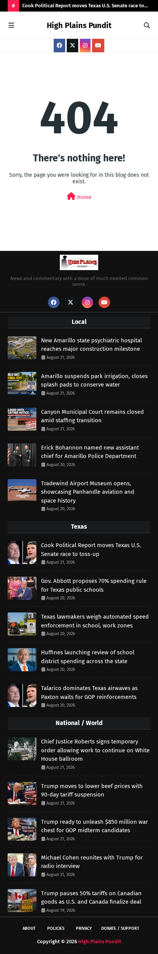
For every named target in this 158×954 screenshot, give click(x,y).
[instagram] (85, 45)
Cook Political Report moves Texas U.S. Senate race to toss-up (83, 7)
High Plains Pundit (79, 25)
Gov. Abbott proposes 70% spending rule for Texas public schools (93, 585)
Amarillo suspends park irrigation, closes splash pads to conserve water (94, 380)
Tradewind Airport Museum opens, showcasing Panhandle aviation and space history (87, 492)
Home (84, 197)
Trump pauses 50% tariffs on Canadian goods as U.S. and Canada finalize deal (91, 898)
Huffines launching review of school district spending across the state (87, 657)
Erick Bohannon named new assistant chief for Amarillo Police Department (90, 452)
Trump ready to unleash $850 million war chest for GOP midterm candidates (94, 826)
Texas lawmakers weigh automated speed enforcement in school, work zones (95, 621)
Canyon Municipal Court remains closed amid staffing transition (92, 416)
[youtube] (98, 45)
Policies (55, 928)
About (29, 928)
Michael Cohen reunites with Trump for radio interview (92, 862)
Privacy (84, 928)
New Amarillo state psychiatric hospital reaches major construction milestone (91, 345)
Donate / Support (120, 928)
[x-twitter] (72, 45)
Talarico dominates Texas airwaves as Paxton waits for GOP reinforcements (89, 692)
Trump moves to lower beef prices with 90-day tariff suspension (92, 790)
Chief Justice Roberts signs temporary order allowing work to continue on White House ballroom (95, 750)
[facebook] (59, 45)
